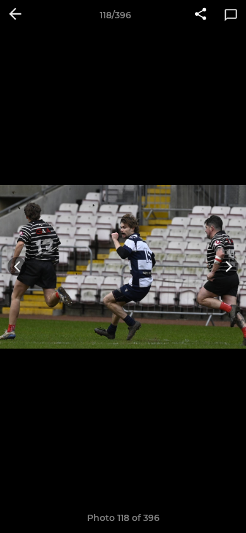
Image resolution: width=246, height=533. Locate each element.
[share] (200, 15)
